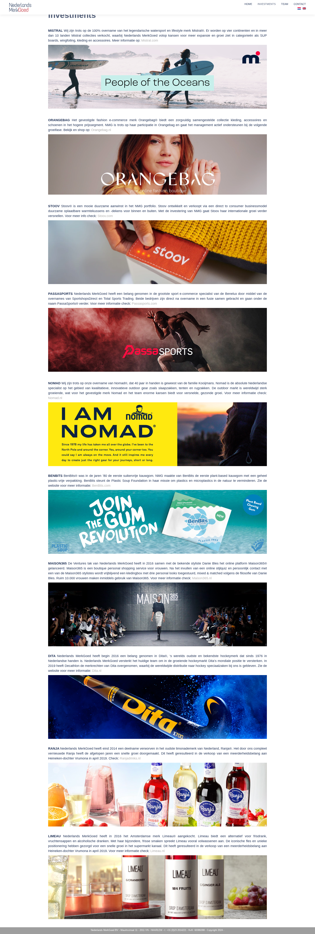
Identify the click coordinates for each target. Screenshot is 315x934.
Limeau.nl (157, 851)
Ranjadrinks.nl (130, 758)
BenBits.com (101, 485)
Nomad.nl (55, 398)
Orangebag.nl (101, 130)
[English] (304, 8)
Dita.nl (96, 671)
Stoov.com (105, 216)
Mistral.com (149, 40)
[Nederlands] (299, 8)
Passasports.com (144, 303)
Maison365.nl (202, 578)
